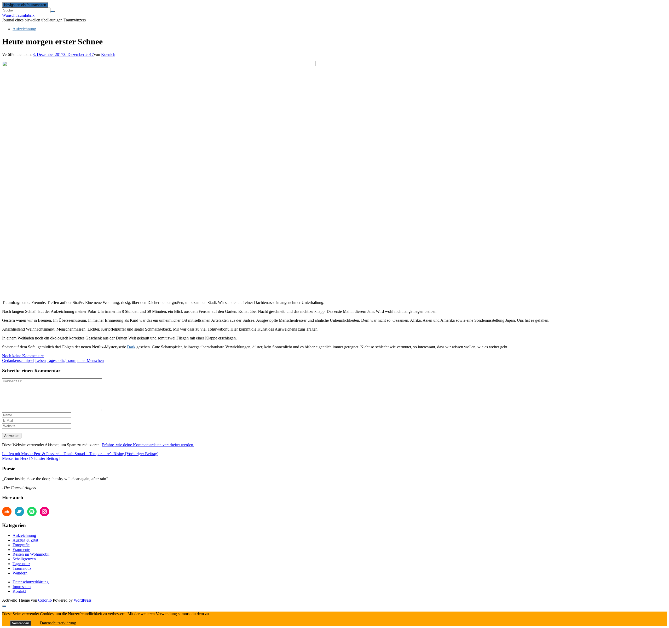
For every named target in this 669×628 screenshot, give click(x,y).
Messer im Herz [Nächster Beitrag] (31, 458)
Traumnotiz (22, 568)
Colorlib (45, 600)
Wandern (20, 573)
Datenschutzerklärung (31, 582)
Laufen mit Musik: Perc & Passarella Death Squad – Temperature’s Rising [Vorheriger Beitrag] (80, 453)
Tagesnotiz (56, 360)
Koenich (108, 54)
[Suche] (52, 11)
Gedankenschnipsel (18, 360)
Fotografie (21, 545)
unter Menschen (90, 360)
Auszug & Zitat (25, 540)
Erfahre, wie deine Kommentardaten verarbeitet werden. (148, 445)
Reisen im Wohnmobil (31, 554)
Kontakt (19, 591)
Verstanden (20, 623)
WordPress (82, 600)
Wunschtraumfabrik (18, 15)
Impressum (22, 586)
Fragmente (21, 549)
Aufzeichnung (24, 29)
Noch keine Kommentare (23, 356)
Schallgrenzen (24, 559)
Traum (71, 360)
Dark (131, 347)
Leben (40, 360)
